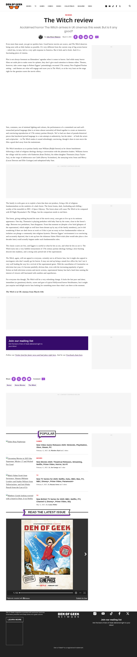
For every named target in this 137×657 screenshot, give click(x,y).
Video (90, 6)
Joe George (54, 467)
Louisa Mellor (52, 505)
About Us (68, 621)
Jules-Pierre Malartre (53, 37)
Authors (68, 624)
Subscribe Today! (68, 627)
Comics (50, 6)
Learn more (15, 620)
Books (58, 6)
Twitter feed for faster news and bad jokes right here (35, 355)
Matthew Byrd (55, 450)
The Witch (32, 385)
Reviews (68, 15)
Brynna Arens (54, 484)
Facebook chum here (74, 355)
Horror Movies (20, 385)
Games (42, 6)
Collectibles (69, 6)
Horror (9, 385)
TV (35, 6)
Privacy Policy (68, 650)
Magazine (81, 6)
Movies (28, 6)
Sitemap (68, 652)
